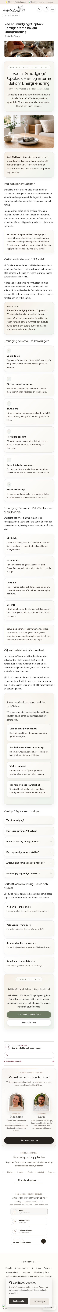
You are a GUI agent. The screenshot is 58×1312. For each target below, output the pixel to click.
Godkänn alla (18, 1301)
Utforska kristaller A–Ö (13, 1061)
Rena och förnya (29, 1022)
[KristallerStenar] (17, 8)
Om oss (47, 1268)
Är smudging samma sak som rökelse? (25, 862)
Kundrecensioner (22, 1268)
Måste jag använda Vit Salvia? (21, 831)
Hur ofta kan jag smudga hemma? (23, 841)
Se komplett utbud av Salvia (29, 1014)
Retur (47, 1272)
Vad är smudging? (15, 820)
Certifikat (27, 1272)
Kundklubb (36, 1268)
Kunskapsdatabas (11, 15)
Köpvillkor (38, 1272)
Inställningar (39, 1302)
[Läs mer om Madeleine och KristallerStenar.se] (16, 1102)
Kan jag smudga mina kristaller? (22, 852)
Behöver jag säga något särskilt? (23, 873)
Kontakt (9, 1268)
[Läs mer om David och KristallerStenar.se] (41, 1102)
